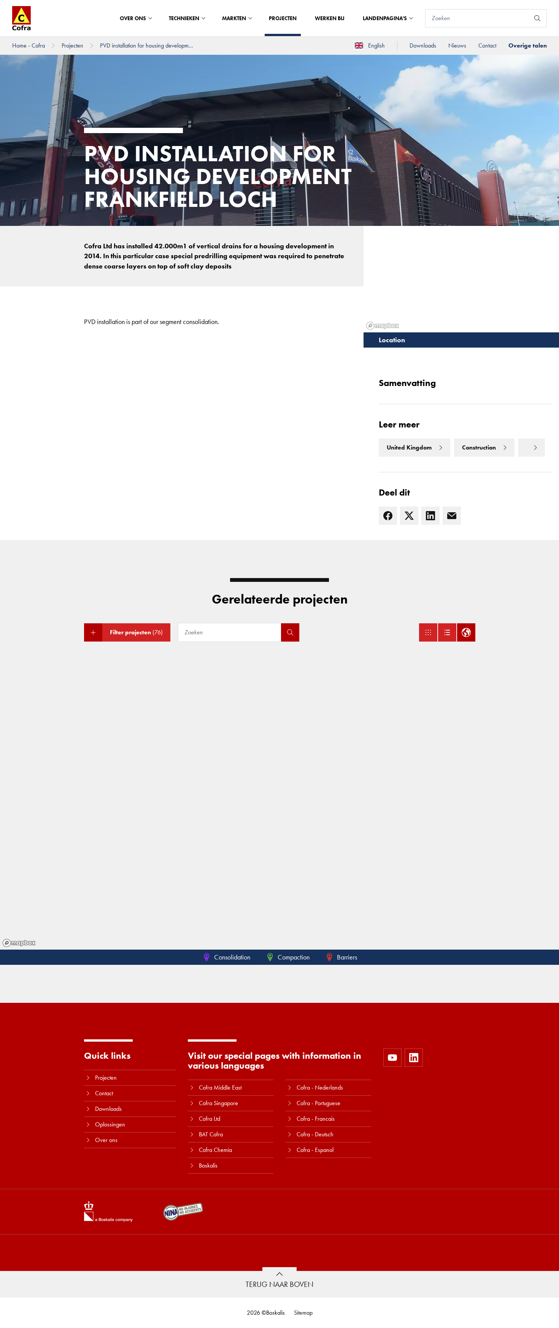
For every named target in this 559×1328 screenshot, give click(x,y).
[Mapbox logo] (19, 943)
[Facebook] (388, 516)
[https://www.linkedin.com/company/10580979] (414, 1057)
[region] (279, 803)
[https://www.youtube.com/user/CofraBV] (392, 1057)
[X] (409, 516)
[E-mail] (452, 516)
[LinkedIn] (430, 516)
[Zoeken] (537, 18)
